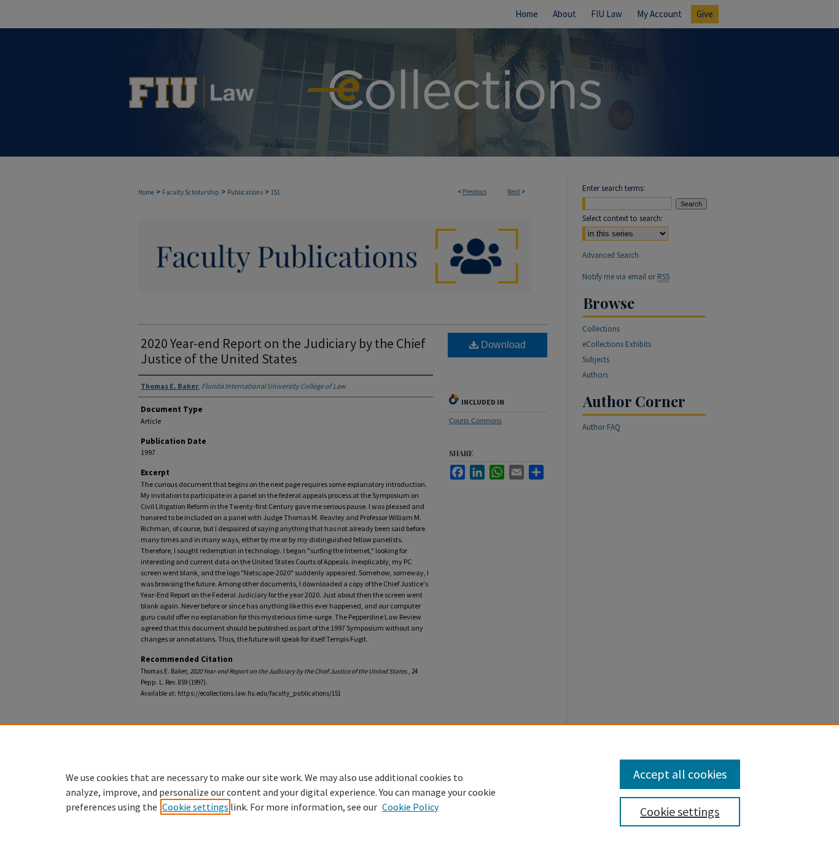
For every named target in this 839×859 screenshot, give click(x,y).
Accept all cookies (680, 774)
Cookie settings (195, 807)
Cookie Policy (410, 807)
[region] (419, 791)
